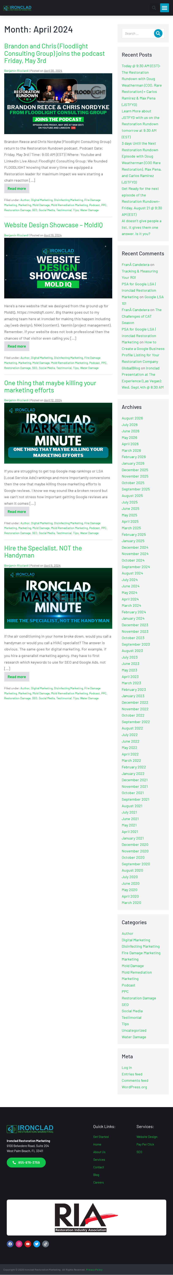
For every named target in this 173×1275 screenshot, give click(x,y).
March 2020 (131, 902)
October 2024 (133, 560)
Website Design (147, 1137)
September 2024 (136, 566)
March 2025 (131, 527)
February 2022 (134, 767)
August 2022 (132, 728)
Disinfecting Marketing (68, 200)
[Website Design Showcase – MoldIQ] (58, 268)
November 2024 (135, 553)
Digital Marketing (42, 200)
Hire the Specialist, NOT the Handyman (43, 551)
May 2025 (129, 515)
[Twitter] (36, 1244)
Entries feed (132, 1074)
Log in (127, 1067)
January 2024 (133, 618)
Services (99, 1159)
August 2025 (132, 495)
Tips (76, 210)
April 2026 (130, 443)
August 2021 (132, 805)
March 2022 (131, 760)
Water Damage (89, 210)
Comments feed (135, 1080)
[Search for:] (143, 33)
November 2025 (135, 476)
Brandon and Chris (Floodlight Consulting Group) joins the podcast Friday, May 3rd (54, 53)
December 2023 (135, 624)
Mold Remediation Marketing (69, 205)
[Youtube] (27, 1244)
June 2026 (130, 431)
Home (97, 1144)
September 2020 (136, 863)
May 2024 (129, 592)
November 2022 (135, 708)
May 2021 (129, 825)
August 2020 (132, 870)
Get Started (101, 1137)
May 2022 (129, 747)
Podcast (94, 205)
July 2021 (129, 812)
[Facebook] (10, 1244)
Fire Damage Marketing (141, 952)
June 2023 (130, 663)
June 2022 (130, 741)
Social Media (47, 210)
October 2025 (133, 482)
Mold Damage (41, 205)
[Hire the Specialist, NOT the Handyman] (58, 598)
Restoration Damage (17, 210)
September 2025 (136, 489)
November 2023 (135, 631)
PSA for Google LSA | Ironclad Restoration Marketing (139, 290)
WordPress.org (134, 1086)
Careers (98, 1182)
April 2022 (130, 754)
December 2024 (135, 547)
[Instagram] (19, 1244)
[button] (154, 7)
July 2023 (130, 657)
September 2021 (135, 799)
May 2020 (129, 889)
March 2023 (131, 682)
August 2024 (132, 573)
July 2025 (130, 502)
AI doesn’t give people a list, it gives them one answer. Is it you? (141, 227)
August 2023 (132, 650)
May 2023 (129, 670)
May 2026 (129, 437)
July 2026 (130, 424)
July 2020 (130, 876)
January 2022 (133, 773)
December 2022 (135, 702)
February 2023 (134, 689)
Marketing (24, 205)
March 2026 (131, 450)
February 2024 (134, 612)
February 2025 (134, 534)
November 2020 (135, 851)
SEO (34, 210)
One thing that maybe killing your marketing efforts (50, 386)
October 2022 (133, 715)
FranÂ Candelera (135, 264)
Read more (18, 187)
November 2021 (135, 786)
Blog (96, 1175)
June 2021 (130, 818)
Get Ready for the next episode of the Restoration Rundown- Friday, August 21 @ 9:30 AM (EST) (142, 201)
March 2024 (131, 605)
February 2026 (134, 456)
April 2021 (130, 831)
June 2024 (130, 586)
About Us (99, 1152)
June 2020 (130, 883)
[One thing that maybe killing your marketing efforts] (58, 433)
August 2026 (132, 418)
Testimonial (64, 210)
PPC (104, 205)
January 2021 (133, 838)
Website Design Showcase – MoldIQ (53, 225)
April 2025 (130, 521)
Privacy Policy (94, 1269)
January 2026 (133, 463)
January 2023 (133, 695)
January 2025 (133, 540)
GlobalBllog (131, 368)
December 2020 (135, 844)
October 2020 (133, 857)
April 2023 (130, 676)
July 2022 (130, 734)
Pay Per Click (145, 1144)
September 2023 (136, 644)
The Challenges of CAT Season (142, 316)
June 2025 (130, 508)
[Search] (158, 33)
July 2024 (130, 579)
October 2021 (133, 792)
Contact (98, 1167)
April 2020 (130, 896)
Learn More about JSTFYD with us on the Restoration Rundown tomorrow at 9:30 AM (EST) (140, 124)
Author (25, 200)
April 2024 (130, 599)
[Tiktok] (45, 1244)
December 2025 (135, 469)
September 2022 (136, 721)
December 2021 (134, 779)
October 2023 (133, 637)
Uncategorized (134, 1030)
